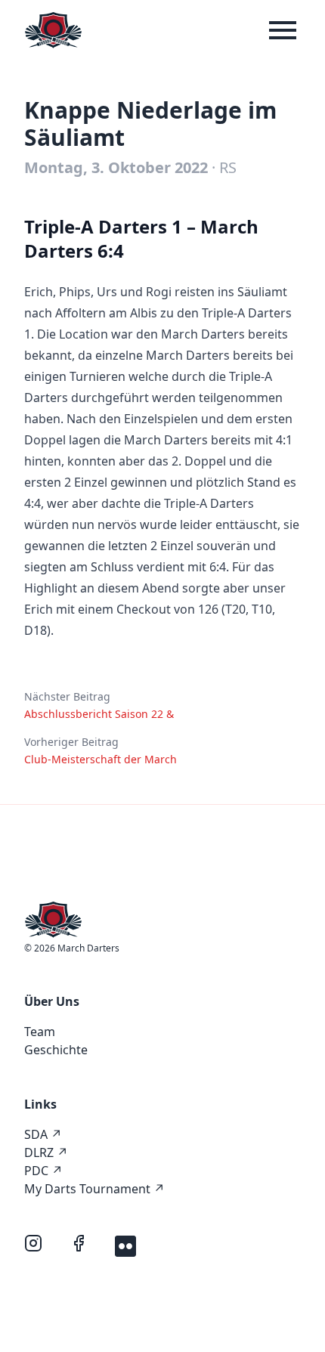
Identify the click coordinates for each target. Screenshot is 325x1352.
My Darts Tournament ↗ (94, 1188)
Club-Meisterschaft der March (100, 759)
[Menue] (283, 30)
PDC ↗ (43, 1170)
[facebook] (80, 1244)
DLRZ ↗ (46, 1152)
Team (39, 1031)
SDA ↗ (43, 1134)
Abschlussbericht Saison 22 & (99, 714)
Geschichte (56, 1049)
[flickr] (125, 1244)
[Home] (53, 30)
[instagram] (34, 1244)
